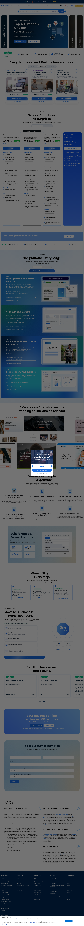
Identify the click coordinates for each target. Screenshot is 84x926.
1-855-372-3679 (43, 470)
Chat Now (42, 466)
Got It (68, 921)
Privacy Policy (32, 922)
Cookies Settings (60, 921)
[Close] (82, 920)
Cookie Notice (5, 924)
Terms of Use (19, 918)
